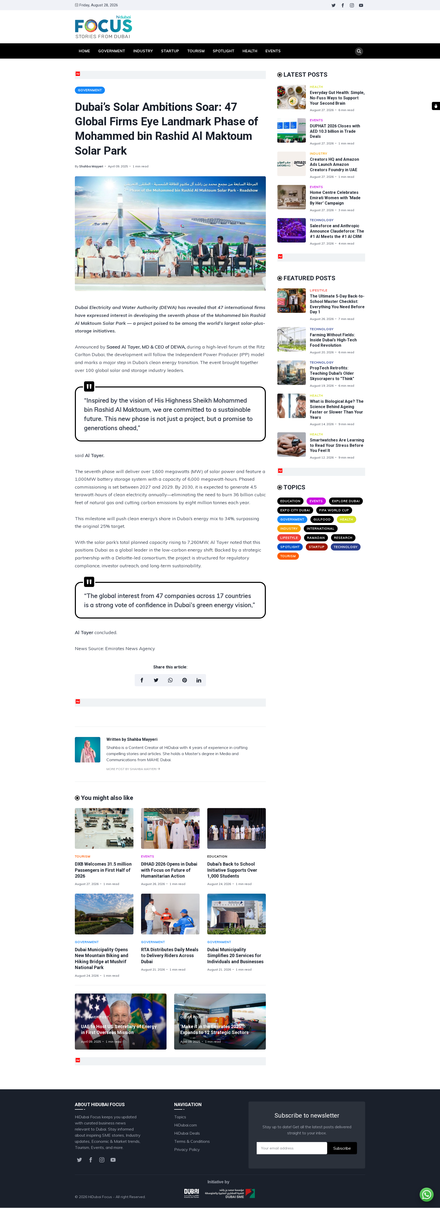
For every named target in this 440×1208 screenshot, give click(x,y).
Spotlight (224, 51)
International (321, 528)
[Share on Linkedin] (199, 680)
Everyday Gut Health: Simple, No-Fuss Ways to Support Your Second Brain (337, 98)
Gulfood (322, 519)
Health (250, 51)
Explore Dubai (346, 501)
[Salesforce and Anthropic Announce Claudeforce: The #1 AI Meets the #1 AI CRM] (293, 231)
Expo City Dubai (295, 510)
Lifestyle (318, 290)
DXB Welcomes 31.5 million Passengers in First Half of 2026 (103, 870)
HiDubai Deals (187, 1133)
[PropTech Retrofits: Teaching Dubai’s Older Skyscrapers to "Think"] (293, 374)
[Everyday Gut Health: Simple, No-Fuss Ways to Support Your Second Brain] (293, 98)
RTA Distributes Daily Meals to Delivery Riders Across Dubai (169, 955)
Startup (170, 51)
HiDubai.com (185, 1125)
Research (343, 538)
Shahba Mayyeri (91, 166)
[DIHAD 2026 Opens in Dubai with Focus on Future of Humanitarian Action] (170, 828)
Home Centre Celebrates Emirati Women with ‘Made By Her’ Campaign (335, 198)
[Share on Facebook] (142, 680)
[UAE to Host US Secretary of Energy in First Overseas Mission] (121, 1022)
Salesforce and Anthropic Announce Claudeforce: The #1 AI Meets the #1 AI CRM (337, 231)
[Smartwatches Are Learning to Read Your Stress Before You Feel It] (293, 446)
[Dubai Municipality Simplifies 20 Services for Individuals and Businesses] (236, 914)
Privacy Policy (187, 1149)
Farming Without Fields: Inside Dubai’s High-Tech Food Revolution (333, 340)
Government (111, 51)
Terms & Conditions (192, 1141)
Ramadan (316, 538)
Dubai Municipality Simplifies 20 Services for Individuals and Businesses (235, 955)
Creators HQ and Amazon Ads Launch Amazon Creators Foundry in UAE (334, 164)
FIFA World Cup (334, 510)
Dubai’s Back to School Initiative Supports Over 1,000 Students (232, 870)
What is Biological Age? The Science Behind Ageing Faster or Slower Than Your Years (337, 409)
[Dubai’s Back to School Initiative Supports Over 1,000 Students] (236, 828)
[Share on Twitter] (156, 680)
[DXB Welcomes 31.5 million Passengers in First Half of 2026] (104, 828)
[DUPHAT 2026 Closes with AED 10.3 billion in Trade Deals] (293, 131)
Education (217, 856)
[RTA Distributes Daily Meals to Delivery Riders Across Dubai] (170, 914)
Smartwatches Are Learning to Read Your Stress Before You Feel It (337, 445)
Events (273, 51)
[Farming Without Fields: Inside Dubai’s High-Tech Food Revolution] (293, 340)
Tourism (196, 51)
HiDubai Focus (100, 1196)
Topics (180, 1116)
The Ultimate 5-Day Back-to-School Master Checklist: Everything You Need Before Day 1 (337, 304)
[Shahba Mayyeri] (87, 760)
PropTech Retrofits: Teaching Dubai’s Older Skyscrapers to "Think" (332, 373)
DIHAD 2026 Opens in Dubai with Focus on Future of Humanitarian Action (169, 870)
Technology (322, 220)
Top (356, 1196)
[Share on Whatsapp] (170, 680)
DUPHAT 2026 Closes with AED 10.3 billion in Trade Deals (335, 131)
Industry (143, 51)
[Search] (359, 51)
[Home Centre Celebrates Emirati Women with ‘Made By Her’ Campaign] (293, 198)
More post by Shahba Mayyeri (131, 769)
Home (84, 51)
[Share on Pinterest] (184, 680)
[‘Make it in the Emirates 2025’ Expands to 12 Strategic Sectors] (220, 1022)
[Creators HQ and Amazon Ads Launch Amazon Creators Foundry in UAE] (293, 165)
